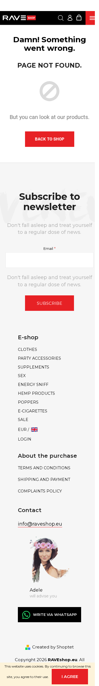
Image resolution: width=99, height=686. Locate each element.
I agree (70, 676)
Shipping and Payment (44, 479)
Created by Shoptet (53, 647)
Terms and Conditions (44, 468)
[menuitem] (49, 349)
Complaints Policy (40, 491)
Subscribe (49, 303)
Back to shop (49, 139)
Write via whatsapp (55, 614)
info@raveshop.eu (40, 524)
